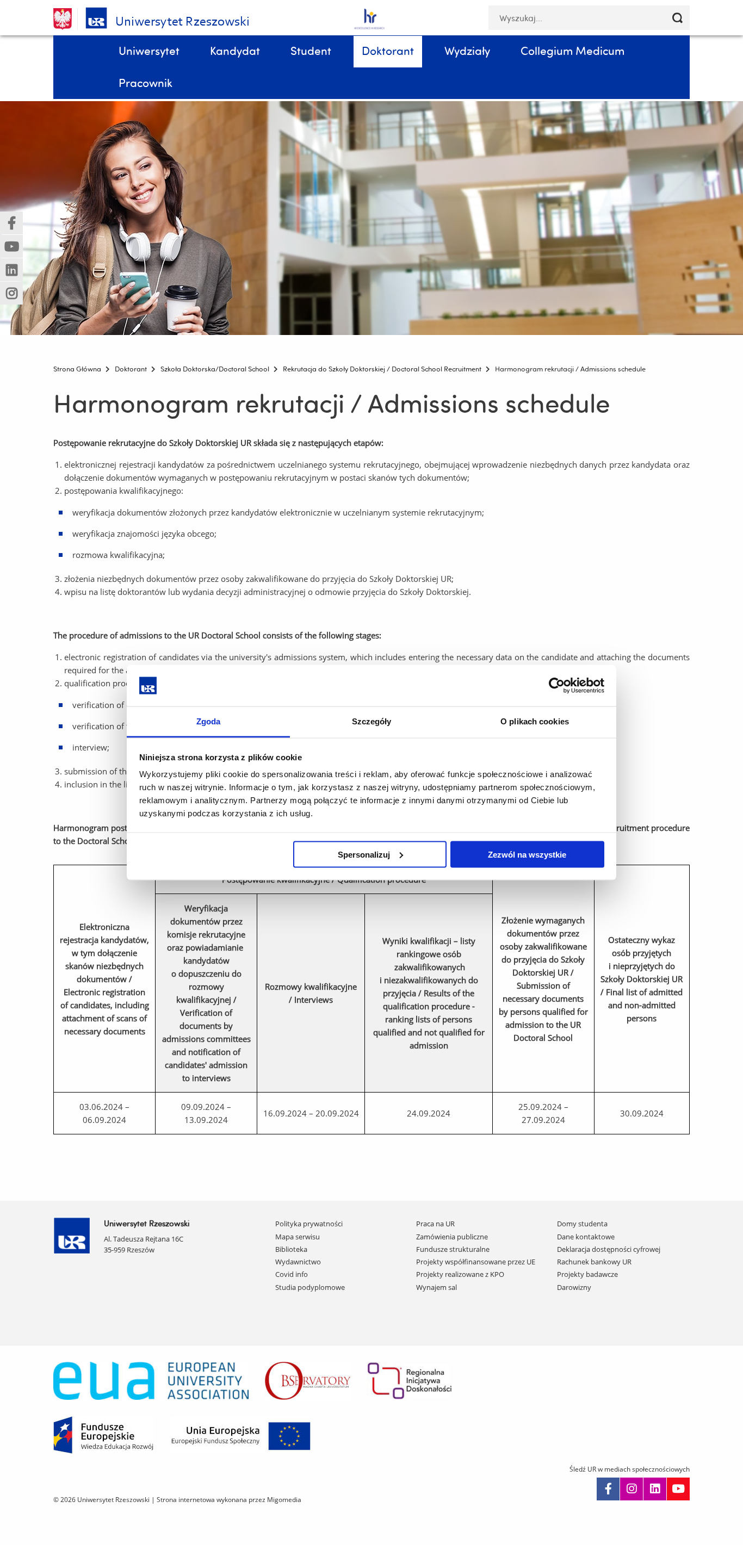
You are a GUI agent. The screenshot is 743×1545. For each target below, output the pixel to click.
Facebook (608, 1489)
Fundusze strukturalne (453, 1249)
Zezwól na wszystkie (527, 854)
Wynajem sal (436, 1287)
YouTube (678, 1489)
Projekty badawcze (587, 1274)
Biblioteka (291, 1249)
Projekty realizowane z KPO (460, 1274)
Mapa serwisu (297, 1237)
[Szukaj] (677, 17)
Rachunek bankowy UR (594, 1262)
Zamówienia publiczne (452, 1237)
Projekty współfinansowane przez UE (475, 1262)
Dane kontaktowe (586, 1237)
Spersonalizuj (364, 854)
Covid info (291, 1274)
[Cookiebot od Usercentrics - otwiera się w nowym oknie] (556, 685)
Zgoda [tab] (208, 721)
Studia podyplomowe (310, 1287)
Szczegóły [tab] (372, 721)
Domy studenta (582, 1223)
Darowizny (574, 1287)
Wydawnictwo (298, 1262)
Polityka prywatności (309, 1223)
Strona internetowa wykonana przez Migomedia (229, 1499)
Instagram (631, 1489)
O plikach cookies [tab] (534, 721)
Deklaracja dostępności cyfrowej (608, 1249)
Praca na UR (435, 1223)
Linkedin (654, 1489)
